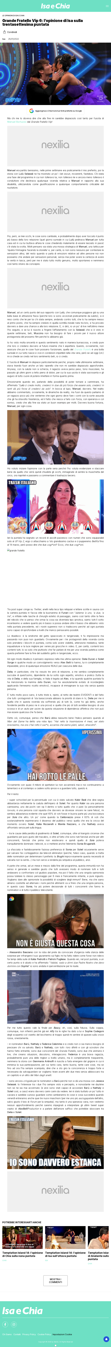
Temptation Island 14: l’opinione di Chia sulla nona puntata (22, 1254)
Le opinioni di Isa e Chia (13, 15)
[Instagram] (12, 1323)
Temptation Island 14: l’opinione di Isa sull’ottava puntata (65, 1254)
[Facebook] (3, 1323)
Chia (4, 1260)
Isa (3, 39)
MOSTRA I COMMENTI (55, 1281)
